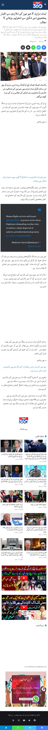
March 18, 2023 (34, 246)
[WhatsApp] (33, 47)
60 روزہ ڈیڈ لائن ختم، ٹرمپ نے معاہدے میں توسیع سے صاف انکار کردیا (36, 553)
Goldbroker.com (41, 667)
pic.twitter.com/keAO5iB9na (18, 236)
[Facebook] (44, 47)
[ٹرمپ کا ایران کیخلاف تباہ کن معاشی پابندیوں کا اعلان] (12, 496)
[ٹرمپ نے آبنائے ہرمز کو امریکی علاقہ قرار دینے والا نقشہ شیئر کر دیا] (12, 519)
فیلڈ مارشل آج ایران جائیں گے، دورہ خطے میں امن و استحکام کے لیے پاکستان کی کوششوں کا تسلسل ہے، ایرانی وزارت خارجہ (35, 456)
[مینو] (3, 5)
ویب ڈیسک (41, 41)
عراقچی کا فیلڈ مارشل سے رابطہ (38, 504)
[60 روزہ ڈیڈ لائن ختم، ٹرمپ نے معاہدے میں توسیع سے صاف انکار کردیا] (35, 544)
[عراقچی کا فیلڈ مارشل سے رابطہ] (35, 496)
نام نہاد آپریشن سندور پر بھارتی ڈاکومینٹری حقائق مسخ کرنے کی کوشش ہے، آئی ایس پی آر (12, 554)
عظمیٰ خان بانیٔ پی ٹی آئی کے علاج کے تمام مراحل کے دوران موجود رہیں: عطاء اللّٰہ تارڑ (12, 480)
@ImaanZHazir (13, 220)
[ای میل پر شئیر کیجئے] (28, 47)
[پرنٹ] (23, 47)
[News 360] (37, 5)
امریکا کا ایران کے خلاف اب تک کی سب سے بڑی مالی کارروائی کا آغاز (12, 455)
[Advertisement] (24, 150)
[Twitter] (38, 47)
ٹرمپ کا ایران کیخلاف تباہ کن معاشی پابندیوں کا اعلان (12, 505)
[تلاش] (45, 5)
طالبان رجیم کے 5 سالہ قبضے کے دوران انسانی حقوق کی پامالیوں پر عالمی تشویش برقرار (36, 529)
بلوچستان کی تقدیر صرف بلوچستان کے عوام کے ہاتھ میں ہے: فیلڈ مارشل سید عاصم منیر (35, 481)
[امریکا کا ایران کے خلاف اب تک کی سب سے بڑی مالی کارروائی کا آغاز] (12, 446)
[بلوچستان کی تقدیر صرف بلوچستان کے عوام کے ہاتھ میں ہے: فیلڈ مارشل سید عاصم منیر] (35, 471)
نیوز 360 (10, 715)
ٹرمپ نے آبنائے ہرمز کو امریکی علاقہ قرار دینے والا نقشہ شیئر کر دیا (13, 528)
